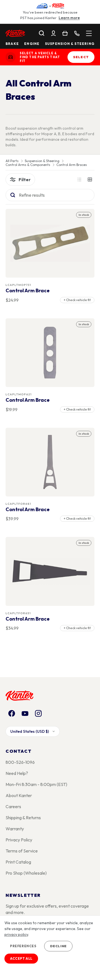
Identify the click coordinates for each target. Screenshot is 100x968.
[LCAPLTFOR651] (50, 571)
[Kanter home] (11, 57)
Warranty (15, 828)
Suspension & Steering (69, 43)
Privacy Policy (19, 839)
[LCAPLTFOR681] (50, 462)
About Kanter (19, 795)
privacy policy (16, 934)
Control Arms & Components (28, 165)
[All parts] (88, 33)
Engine (31, 43)
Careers (13, 806)
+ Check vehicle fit (77, 300)
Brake (12, 43)
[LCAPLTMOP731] (50, 243)
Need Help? (17, 773)
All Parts (12, 161)
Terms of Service (22, 851)
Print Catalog (18, 862)
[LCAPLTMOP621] (50, 352)
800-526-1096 (20, 762)
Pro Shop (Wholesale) (26, 873)
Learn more (69, 18)
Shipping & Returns (23, 817)
